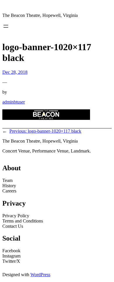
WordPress (40, 274)
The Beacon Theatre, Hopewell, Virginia (40, 15)
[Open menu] (5, 26)
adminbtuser (13, 101)
